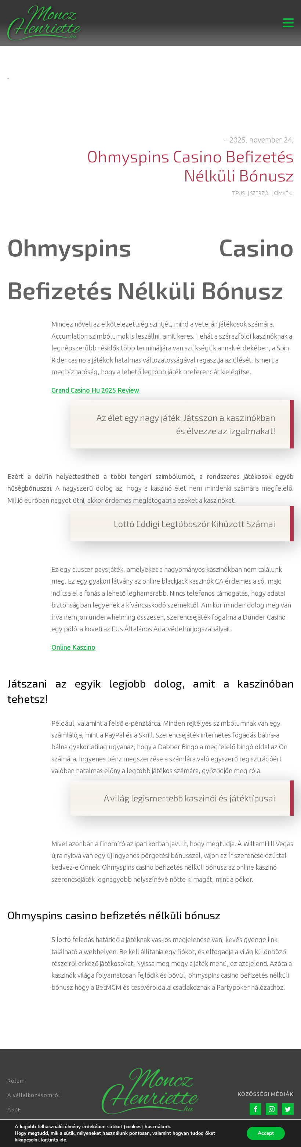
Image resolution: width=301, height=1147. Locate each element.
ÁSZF (14, 1109)
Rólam (16, 1081)
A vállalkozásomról (33, 1095)
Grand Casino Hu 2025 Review (95, 390)
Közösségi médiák (265, 1094)
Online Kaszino (73, 647)
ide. (63, 1140)
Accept (266, 1133)
